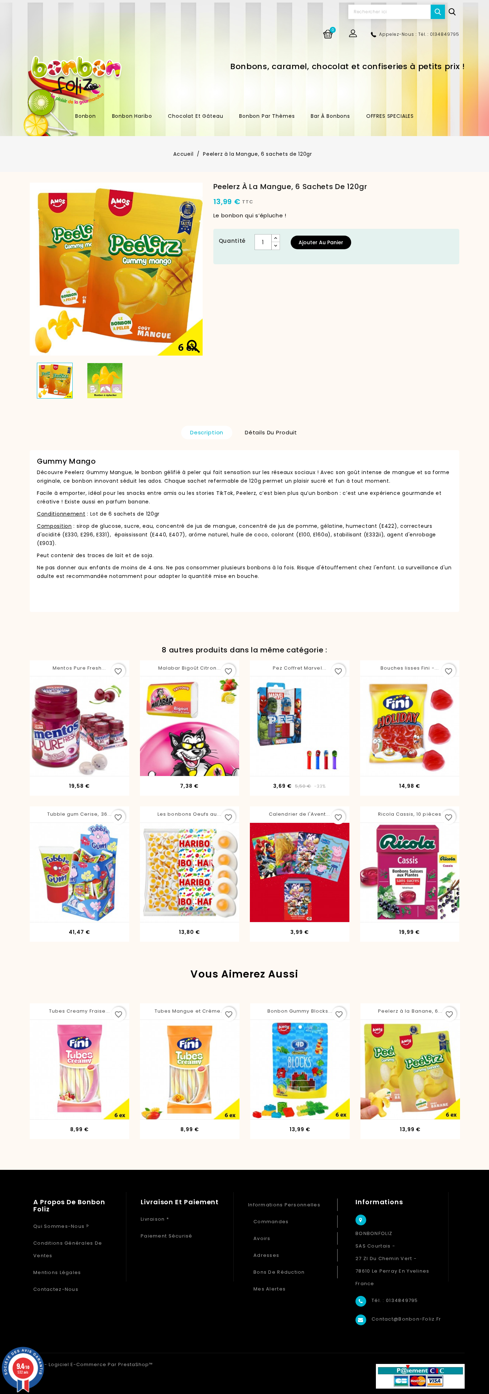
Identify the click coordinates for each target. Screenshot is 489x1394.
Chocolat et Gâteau (195, 116)
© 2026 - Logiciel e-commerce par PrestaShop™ (88, 1364)
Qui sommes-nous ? (61, 1226)
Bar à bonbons (330, 116)
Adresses (266, 1255)
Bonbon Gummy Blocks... (300, 1011)
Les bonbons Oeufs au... (189, 814)
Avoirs (262, 1238)
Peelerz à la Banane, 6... (410, 1011)
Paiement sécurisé (167, 1236)
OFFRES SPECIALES (390, 116)
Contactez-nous (55, 1289)
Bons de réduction (279, 1272)
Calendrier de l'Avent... (299, 814)
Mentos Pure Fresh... (79, 668)
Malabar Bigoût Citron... (189, 668)
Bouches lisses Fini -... (410, 668)
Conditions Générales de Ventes (67, 1249)
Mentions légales (57, 1272)
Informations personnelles (284, 1204)
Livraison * (155, 1219)
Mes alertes (269, 1289)
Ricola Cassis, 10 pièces (409, 814)
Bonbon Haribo (132, 116)
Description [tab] (206, 432)
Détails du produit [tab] (271, 432)
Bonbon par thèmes (267, 116)
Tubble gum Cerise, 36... (79, 814)
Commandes (271, 1221)
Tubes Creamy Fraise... (79, 1011)
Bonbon (85, 116)
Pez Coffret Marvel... (299, 668)
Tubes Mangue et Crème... (190, 1011)
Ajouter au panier (321, 242)
